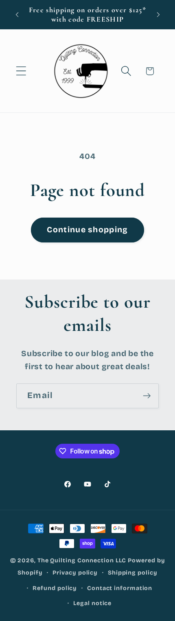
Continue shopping (87, 229)
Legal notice (92, 603)
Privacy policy (75, 572)
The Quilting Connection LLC (82, 560)
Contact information (119, 588)
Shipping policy (133, 572)
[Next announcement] (158, 15)
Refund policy (55, 588)
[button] (21, 71)
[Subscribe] (146, 395)
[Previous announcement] (17, 15)
